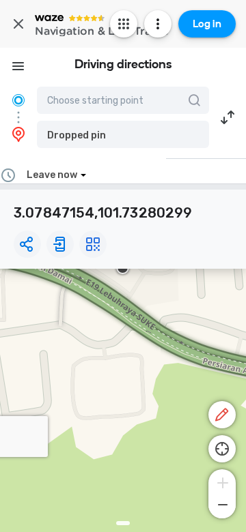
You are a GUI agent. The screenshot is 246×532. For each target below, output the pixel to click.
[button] (123, 134)
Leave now (52, 175)
